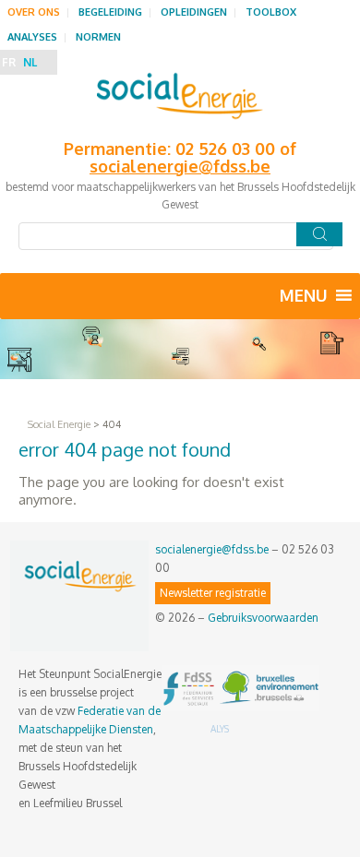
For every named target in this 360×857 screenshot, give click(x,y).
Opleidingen (194, 12)
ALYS (219, 728)
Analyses (32, 36)
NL (30, 62)
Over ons (33, 12)
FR (9, 62)
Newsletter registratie (213, 593)
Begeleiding (110, 12)
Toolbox (271, 12)
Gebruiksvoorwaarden (263, 618)
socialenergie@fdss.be (212, 549)
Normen (98, 36)
